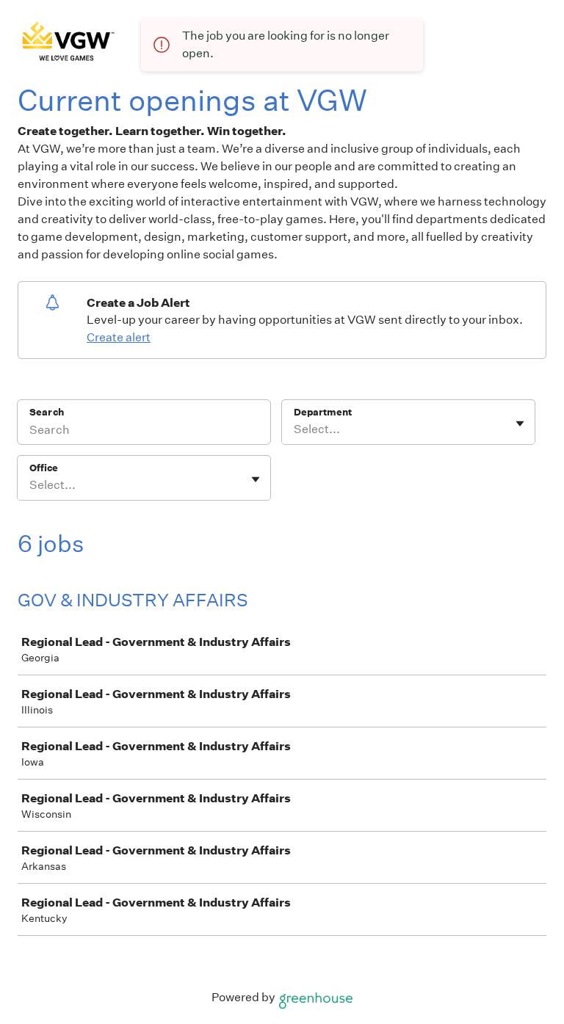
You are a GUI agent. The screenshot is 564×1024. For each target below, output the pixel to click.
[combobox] (295, 429)
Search (46, 412)
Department (323, 412)
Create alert (119, 337)
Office (43, 468)
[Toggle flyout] (520, 423)
